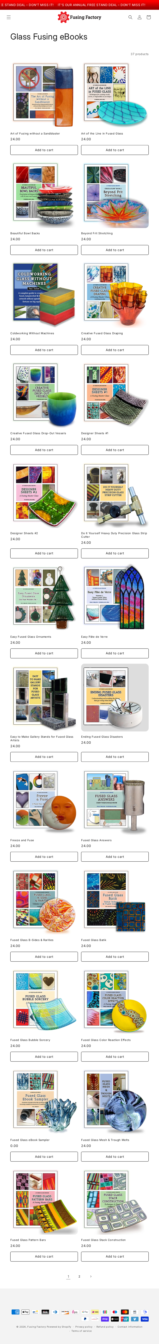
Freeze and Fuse (22, 840)
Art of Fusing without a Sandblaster (35, 133)
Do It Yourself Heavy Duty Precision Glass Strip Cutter (114, 534)
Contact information (130, 1326)
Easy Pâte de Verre (94, 636)
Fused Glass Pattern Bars (28, 1240)
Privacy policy (84, 1326)
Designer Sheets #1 (94, 433)
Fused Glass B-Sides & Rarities (32, 940)
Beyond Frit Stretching (97, 233)
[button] (8, 17)
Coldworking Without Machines (32, 333)
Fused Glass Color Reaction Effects (106, 1040)
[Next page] (90, 1276)
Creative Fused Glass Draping (102, 333)
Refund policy (104, 1326)
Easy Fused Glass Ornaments (30, 636)
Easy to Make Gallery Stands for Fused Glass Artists (41, 738)
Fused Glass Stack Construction (103, 1240)
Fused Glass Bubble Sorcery (30, 1040)
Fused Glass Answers (96, 840)
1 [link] (68, 1276)
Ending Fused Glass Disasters (102, 736)
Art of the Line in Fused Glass (102, 133)
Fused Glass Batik (93, 940)
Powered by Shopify (59, 1326)
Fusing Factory (36, 1326)
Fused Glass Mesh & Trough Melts (105, 1140)
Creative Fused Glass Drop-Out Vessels (38, 433)
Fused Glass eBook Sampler (30, 1140)
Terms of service (81, 1330)
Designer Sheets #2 (24, 533)
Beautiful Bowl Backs (25, 233)
